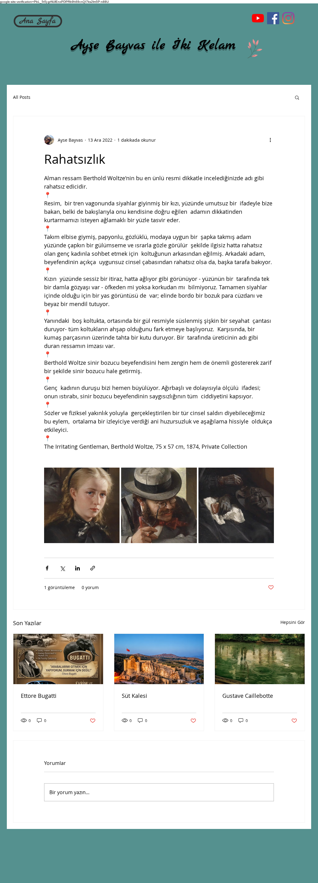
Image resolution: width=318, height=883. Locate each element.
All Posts (21, 97)
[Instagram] (288, 18)
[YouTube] (258, 18)
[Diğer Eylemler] (270, 140)
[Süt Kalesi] (159, 659)
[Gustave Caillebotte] (260, 659)
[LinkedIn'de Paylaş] (77, 568)
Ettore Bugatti (39, 695)
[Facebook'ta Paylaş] (47, 568)
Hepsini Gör (292, 622)
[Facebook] (273, 18)
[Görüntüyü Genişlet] (82, 505)
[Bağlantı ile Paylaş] (93, 568)
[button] (297, 97)
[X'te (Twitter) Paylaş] (62, 568)
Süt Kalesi (134, 695)
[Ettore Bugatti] (58, 659)
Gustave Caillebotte (247, 695)
